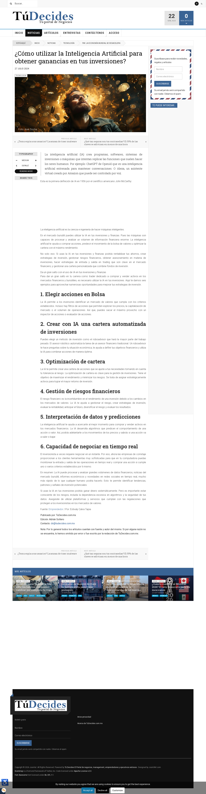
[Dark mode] (202, 4)
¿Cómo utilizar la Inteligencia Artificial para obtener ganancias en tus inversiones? (78, 57)
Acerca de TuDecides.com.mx (90, 723)
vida (25, 596)
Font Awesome (21, 775)
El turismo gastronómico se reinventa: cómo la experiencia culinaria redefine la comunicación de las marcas (125, 585)
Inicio (19, 32)
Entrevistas (72, 32)
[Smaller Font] (16, 160)
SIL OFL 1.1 (49, 775)
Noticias (34, 32)
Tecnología (68, 43)
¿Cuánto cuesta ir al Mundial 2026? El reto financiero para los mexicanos (171, 587)
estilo (31, 596)
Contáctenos (94, 32)
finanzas (72, 596)
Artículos (51, 32)
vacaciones (41, 596)
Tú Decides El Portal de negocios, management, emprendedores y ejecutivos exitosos (101, 767)
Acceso (114, 32)
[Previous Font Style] (16, 165)
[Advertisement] (93, 206)
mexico (155, 596)
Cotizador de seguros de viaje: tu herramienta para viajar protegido (79, 587)
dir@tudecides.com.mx (63, 523)
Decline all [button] (102, 790)
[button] (184, 579)
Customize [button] (117, 790)
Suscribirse (162, 84)
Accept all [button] (88, 790)
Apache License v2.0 (82, 771)
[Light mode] (197, 4)
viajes (19, 596)
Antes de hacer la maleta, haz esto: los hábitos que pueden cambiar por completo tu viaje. (34, 587)
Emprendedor (56, 509)
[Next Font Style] (35, 165)
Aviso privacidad (84, 717)
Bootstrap (19, 771)
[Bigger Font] (35, 160)
